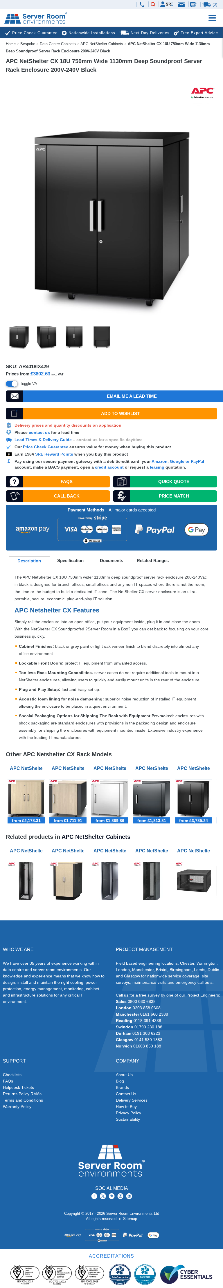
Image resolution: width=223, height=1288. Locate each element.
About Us (124, 1074)
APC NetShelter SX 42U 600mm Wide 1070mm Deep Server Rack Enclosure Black (27, 850)
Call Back (67, 495)
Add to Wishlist (120, 413)
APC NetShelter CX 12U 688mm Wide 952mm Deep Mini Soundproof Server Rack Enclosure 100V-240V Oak (69, 768)
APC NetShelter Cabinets (101, 44)
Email (182, 4)
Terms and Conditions (23, 1100)
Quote (173, 481)
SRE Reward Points (54, 454)
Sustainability (128, 1119)
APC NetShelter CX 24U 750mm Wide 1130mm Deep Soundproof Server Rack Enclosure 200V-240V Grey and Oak (69, 850)
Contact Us (126, 1093)
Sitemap (130, 1219)
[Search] (153, 4)
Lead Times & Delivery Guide (43, 439)
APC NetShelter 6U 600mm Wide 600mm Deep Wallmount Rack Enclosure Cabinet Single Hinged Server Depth (194, 850)
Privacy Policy (128, 1113)
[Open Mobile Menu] (212, 18)
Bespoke (27, 44)
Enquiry (194, 4)
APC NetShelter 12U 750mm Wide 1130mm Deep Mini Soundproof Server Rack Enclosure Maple (27, 768)
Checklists (12, 1074)
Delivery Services (132, 1100)
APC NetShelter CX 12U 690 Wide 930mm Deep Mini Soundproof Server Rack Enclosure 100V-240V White (110, 768)
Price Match (174, 495)
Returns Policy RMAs (22, 1093)
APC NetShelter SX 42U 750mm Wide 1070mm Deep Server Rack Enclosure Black (152, 850)
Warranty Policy (17, 1106)
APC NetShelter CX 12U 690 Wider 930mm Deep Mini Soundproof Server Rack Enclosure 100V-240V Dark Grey (152, 768)
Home (11, 44)
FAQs (67, 481)
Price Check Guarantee (45, 447)
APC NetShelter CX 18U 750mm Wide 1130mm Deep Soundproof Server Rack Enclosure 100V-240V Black (194, 768)
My (166, 4)
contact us (39, 432)
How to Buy (126, 1106)
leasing (157, 467)
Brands (122, 1087)
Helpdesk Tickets (18, 1087)
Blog (120, 1081)
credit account (109, 467)
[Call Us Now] (142, 4)
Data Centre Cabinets (58, 44)
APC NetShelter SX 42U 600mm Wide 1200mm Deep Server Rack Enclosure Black (110, 850)
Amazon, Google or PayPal (178, 461)
